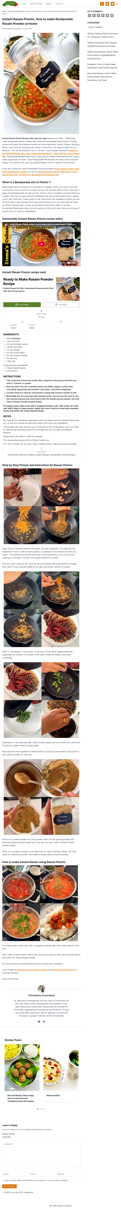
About (49, 4)
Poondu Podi (24, 175)
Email (33, 1174)
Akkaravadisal (53, 1095)
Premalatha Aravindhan (12, 29)
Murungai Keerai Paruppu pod (45, 175)
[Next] (75, 1075)
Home (24, 4)
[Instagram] (107, 4)
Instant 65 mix (59, 153)
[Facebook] (102, 4)
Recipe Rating (8, 1134)
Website (61, 1174)
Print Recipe (23, 305)
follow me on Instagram (63, 970)
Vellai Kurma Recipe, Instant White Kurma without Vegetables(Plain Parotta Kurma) (102, 55)
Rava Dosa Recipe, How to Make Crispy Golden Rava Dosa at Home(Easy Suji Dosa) (101, 76)
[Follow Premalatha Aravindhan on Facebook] (39, 1022)
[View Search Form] (117, 3)
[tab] (37, 1109)
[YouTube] (113, 4)
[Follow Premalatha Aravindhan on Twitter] (44, 1022)
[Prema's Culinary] (10, 4)
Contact (59, 4)
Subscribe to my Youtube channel (32, 970)
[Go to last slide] (7, 1075)
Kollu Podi (64, 172)
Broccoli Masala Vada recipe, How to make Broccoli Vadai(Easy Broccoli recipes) (21, 1098)
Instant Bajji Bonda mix (41, 153)
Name (6, 1174)
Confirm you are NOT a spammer (18, 1192)
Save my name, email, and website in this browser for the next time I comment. (36, 1180)
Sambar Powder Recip (48, 172)
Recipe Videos (36, 4)
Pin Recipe (62, 305)
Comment (8, 1144)
